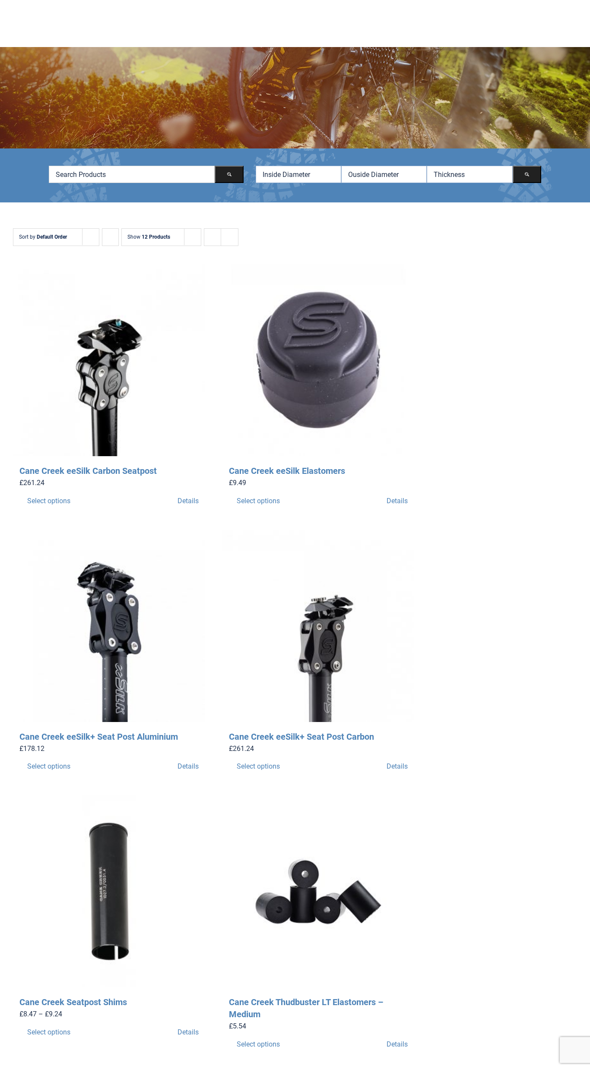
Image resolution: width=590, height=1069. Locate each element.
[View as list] (229, 237)
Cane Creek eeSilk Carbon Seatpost (88, 471)
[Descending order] (110, 237)
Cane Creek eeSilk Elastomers (287, 471)
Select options (48, 501)
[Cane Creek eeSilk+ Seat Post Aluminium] (109, 626)
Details (188, 501)
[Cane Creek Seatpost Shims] (109, 891)
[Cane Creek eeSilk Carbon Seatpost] (109, 360)
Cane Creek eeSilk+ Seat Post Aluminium (98, 737)
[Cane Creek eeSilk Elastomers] (318, 360)
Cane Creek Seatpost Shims (73, 1002)
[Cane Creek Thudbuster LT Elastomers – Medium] (318, 891)
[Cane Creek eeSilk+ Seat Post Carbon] (318, 626)
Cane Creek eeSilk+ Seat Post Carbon (301, 737)
